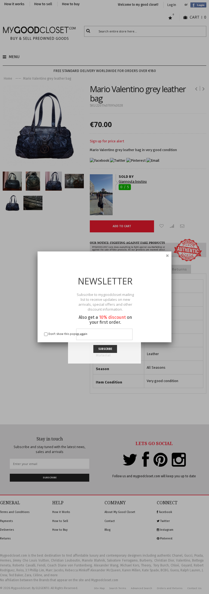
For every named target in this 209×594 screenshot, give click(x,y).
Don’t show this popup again (67, 334)
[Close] (167, 255)
